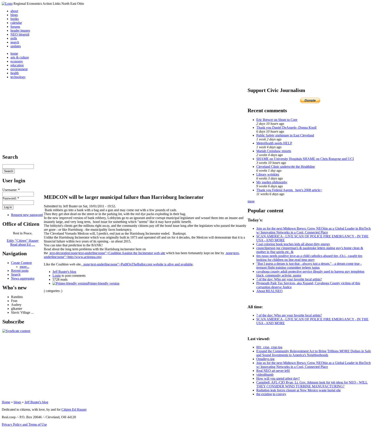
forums (15, 26)
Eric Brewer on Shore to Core (276, 120)
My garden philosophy (271, 182)
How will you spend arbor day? (278, 378)
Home (6, 402)
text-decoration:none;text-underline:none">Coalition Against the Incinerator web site (107, 253)
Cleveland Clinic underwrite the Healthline (285, 166)
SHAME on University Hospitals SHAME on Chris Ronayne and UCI (305, 159)
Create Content (21, 263)
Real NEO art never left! (273, 370)
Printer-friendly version (103, 283)
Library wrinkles (267, 174)
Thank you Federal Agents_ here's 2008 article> (289, 190)
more (251, 201)
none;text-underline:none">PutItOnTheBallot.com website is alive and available (137, 264)
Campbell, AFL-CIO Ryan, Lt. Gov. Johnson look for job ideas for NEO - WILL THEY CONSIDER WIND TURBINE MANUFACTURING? (312, 384)
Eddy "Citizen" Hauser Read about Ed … (22, 242)
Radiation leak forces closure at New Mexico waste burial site (298, 390)
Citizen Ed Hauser (74, 409)
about (14, 11)
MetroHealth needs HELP (274, 143)
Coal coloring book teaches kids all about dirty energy (293, 244)
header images (20, 30)
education (17, 65)
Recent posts (19, 270)
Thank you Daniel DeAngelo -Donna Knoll (286, 127)
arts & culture (19, 57)
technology (18, 77)
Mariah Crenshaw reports (273, 151)
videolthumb (264, 374)
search (14, 42)
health (14, 73)
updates (15, 46)
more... (24, 267)
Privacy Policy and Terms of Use (24, 424)
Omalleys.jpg (265, 359)
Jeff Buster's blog (64, 271)
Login (57, 275)
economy (16, 61)
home (14, 53)
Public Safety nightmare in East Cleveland (285, 135)
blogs (14, 15)
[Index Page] (7, 3)
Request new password (27, 215)
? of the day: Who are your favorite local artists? (289, 279)
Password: (10, 198)
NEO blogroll (19, 34)
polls (13, 38)
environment (19, 69)
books (14, 19)
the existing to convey (271, 394)
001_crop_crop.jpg (269, 347)
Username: (11, 190)
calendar (16, 23)
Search (15, 274)
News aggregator (23, 278)
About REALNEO (269, 291)
